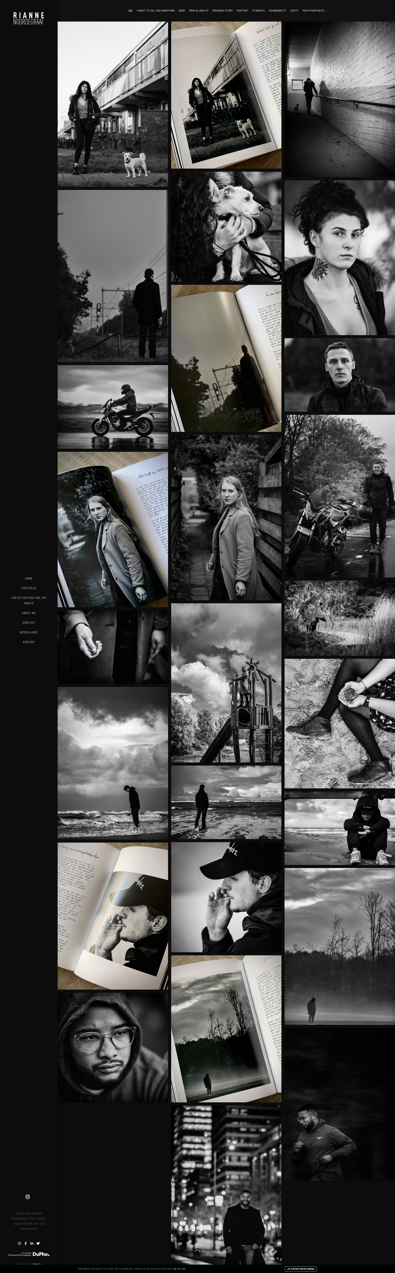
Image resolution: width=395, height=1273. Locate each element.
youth (294, 11)
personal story (222, 11)
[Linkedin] (32, 1243)
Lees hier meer (179, 1268)
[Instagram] (19, 1243)
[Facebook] (25, 1243)
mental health (198, 11)
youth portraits (313, 11)
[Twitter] (38, 1243)
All (131, 11)
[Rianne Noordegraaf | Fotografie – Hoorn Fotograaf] (29, 15)
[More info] (27, 1196)
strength (258, 11)
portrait (242, 11)
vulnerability (277, 11)
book (182, 11)
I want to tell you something (156, 11)
